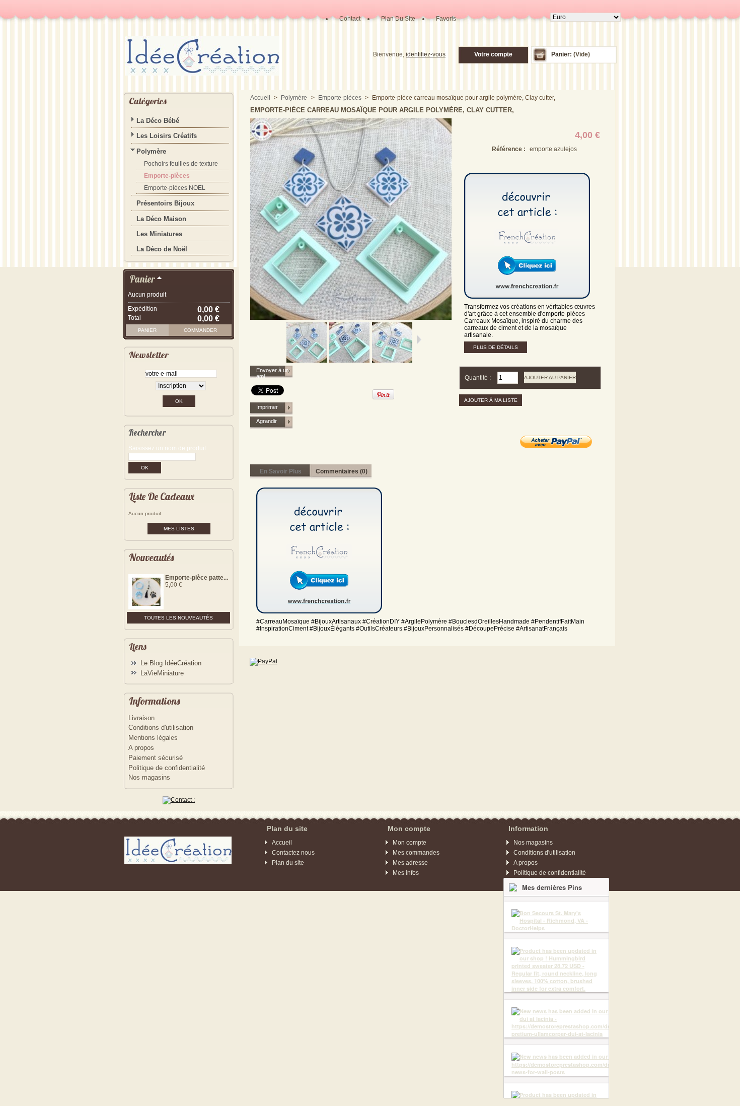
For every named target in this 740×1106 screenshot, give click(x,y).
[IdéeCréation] (193, 43)
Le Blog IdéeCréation (170, 663)
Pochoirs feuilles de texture (181, 163)
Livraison (141, 718)
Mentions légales (153, 737)
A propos (141, 747)
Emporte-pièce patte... (196, 577)
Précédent (282, 339)
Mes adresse (410, 862)
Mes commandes (416, 852)
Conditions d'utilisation (160, 727)
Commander (200, 330)
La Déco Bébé (157, 120)
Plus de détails (495, 347)
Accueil (260, 97)
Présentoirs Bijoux (165, 203)
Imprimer (267, 407)
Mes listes (179, 528)
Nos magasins (149, 777)
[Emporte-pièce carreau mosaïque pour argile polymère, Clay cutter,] (349, 360)
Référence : (509, 149)
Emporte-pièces (167, 175)
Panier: (561, 54)
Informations (154, 701)
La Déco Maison (161, 219)
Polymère (151, 151)
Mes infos (406, 872)
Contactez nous (293, 852)
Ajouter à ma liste (490, 400)
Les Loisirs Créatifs (166, 136)
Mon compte (409, 842)
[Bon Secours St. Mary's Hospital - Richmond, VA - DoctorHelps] (556, 920)
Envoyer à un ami (272, 373)
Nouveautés (151, 557)
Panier (142, 279)
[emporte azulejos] (306, 360)
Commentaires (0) (341, 471)
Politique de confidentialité (166, 768)
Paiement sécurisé (155, 758)
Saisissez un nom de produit (167, 448)
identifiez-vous (426, 54)
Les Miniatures (159, 234)
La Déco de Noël (161, 249)
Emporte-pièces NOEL (174, 187)
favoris (446, 18)
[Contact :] (179, 799)
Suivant (419, 339)
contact (349, 18)
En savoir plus (281, 471)
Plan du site (288, 862)
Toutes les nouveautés (178, 617)
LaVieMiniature (162, 673)
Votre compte (493, 54)
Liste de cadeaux (161, 496)
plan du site (398, 18)
